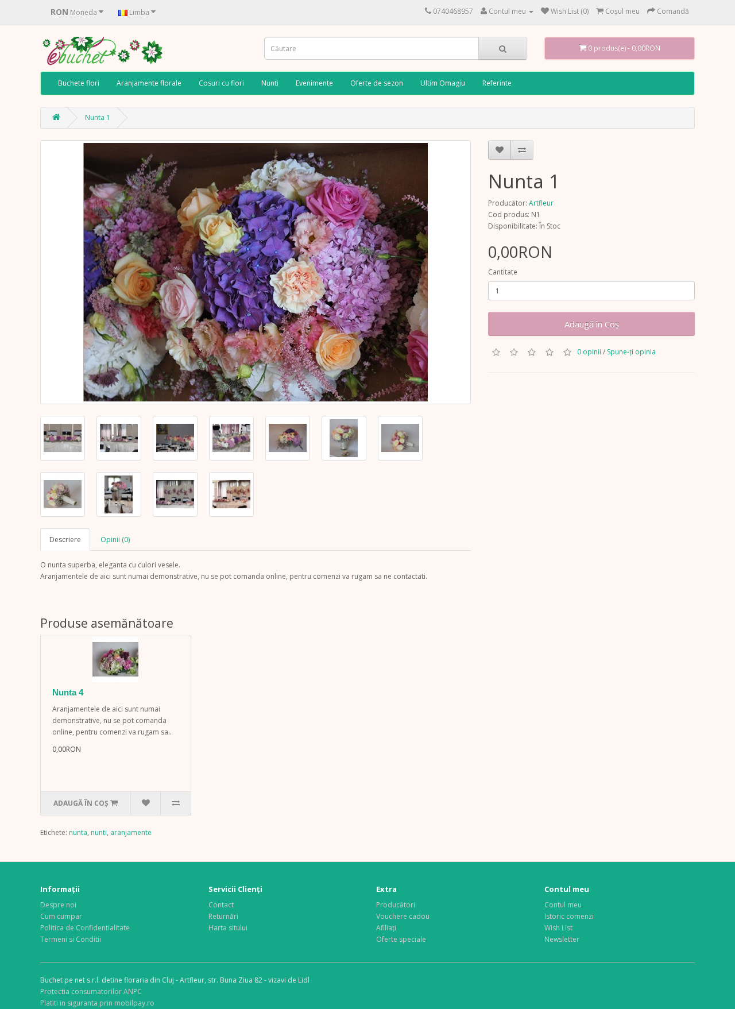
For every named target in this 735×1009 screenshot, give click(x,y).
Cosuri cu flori (221, 83)
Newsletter (561, 939)
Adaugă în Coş (591, 324)
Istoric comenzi (569, 916)
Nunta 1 (97, 117)
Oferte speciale (401, 939)
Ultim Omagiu (442, 83)
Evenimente (314, 83)
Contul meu (563, 905)
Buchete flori (78, 83)
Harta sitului (227, 928)
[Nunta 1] (255, 272)
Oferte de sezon (376, 83)
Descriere (65, 539)
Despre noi (58, 905)
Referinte (497, 83)
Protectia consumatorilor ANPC (91, 991)
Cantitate (502, 272)
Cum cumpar (61, 916)
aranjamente (131, 832)
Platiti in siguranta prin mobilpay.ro (97, 1003)
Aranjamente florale (149, 83)
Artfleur (541, 203)
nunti (99, 832)
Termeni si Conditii (70, 939)
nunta (78, 832)
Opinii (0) (115, 539)
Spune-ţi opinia (631, 352)
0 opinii (589, 352)
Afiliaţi (386, 928)
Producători (395, 905)
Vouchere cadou (403, 916)
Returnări (223, 916)
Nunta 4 (67, 692)
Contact (221, 905)
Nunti (269, 83)
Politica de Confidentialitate (85, 928)
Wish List (558, 928)
